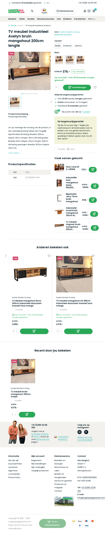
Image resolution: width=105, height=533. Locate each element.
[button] (22, 93)
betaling (44, 434)
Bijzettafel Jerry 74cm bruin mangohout (72, 198)
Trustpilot (86, 112)
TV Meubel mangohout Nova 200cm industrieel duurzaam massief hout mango (27, 303)
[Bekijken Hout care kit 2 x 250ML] (59, 168)
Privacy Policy (14, 477)
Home (20, 25)
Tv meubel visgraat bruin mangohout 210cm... (73, 226)
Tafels (22, 19)
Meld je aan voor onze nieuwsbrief (85, 438)
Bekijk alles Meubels (63, 34)
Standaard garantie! (72, 106)
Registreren (36, 460)
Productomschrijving (18, 114)
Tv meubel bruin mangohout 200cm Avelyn (21, 394)
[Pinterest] (86, 432)
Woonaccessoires (45, 19)
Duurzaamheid (15, 463)
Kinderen (67, 19)
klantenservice (42, 439)
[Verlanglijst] (89, 11)
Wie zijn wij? (13, 460)
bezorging (35, 434)
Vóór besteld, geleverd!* (75, 98)
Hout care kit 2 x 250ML (72, 168)
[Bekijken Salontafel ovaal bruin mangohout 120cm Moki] (59, 211)
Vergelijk (61, 149)
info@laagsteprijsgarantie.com (91, 497)
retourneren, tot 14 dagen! (73, 102)
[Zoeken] (32, 11)
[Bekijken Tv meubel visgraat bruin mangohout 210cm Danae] (59, 225)
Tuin (59, 19)
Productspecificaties (17, 116)
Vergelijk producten (40, 470)
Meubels (12, 19)
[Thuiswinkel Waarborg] (44, 11)
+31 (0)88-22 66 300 (87, 3)
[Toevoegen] (93, 169)
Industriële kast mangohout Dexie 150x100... (72, 182)
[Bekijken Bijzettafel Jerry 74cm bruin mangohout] (59, 198)
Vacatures (13, 467)
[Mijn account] (85, 11)
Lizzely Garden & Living (70, 32)
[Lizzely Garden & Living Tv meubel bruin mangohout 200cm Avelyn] (23, 371)
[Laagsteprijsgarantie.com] (16, 11)
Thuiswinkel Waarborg (63, 438)
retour (36, 436)
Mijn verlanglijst (38, 467)
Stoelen (31, 19)
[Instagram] (79, 432)
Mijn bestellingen (38, 463)
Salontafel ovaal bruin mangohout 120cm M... (72, 212)
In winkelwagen (79, 87)
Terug (13, 25)
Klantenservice (66, 11)
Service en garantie (63, 480)
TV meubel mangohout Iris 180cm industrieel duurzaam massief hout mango (74, 303)
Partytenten (80, 19)
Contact (58, 491)
